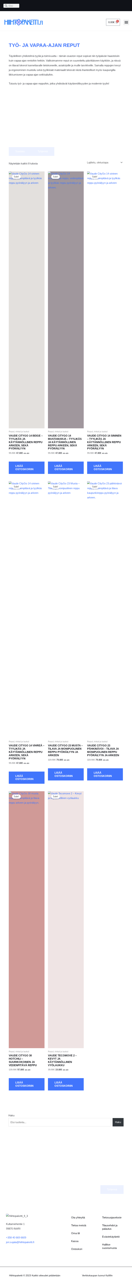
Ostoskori (76, 1249)
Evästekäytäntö (111, 1236)
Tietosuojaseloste (112, 1217)
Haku (11, 1115)
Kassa (74, 1241)
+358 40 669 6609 (16, 1237)
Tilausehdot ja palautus (109, 1227)
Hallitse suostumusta (109, 1246)
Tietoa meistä (78, 1225)
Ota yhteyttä (78, 1217)
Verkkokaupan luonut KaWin (97, 1275)
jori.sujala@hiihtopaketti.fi (20, 1242)
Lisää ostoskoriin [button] (24, 468)
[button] (126, 22)
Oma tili (75, 1233)
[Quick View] (14, 457)
